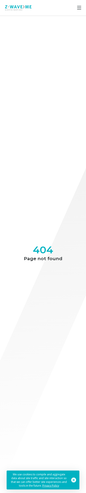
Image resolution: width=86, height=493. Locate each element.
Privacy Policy (50, 485)
